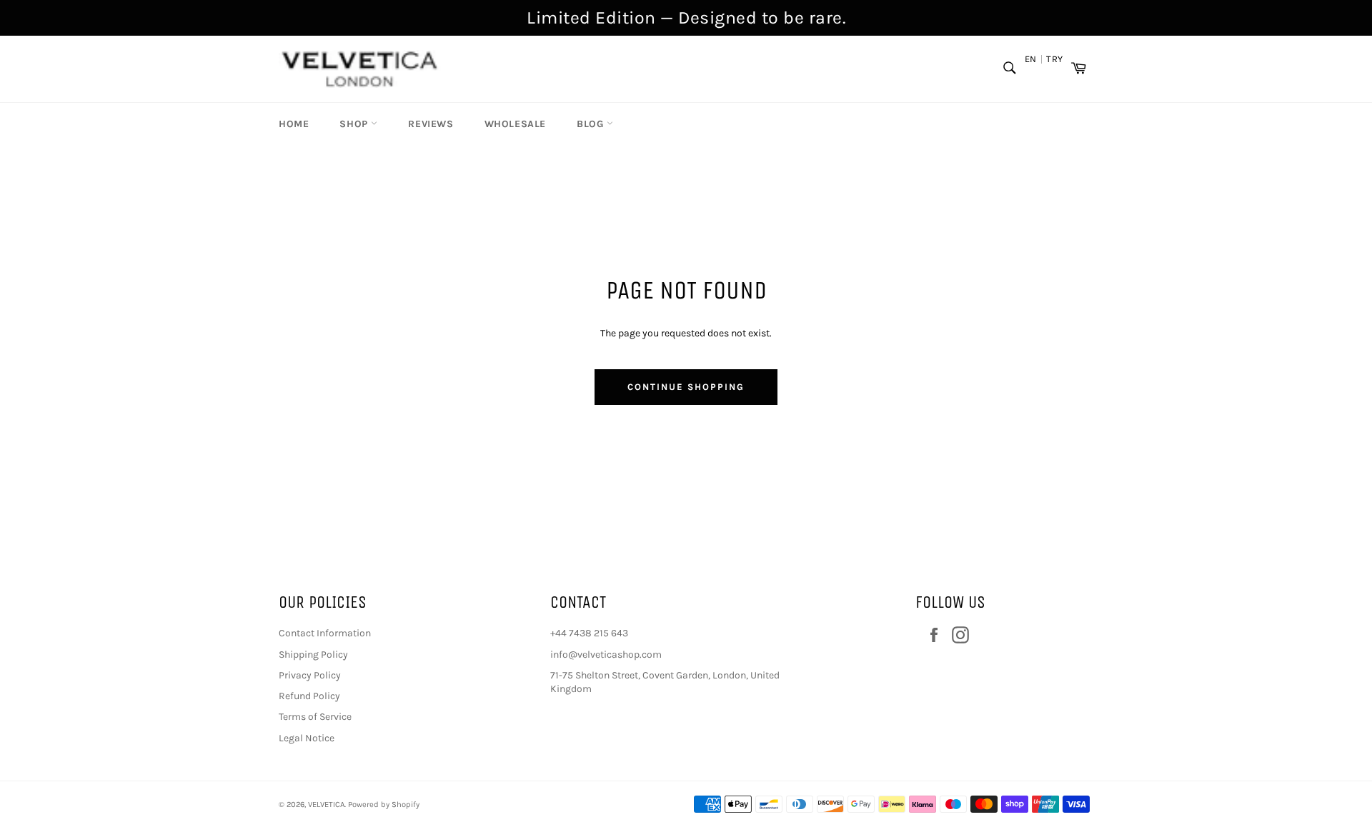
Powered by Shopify (383, 804)
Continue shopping (685, 386)
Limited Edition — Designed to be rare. (686, 17)
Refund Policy (309, 696)
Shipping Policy (313, 654)
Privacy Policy (310, 675)
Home (294, 124)
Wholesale (515, 124)
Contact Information (325, 633)
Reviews (430, 124)
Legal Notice (306, 738)
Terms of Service (315, 717)
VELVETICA (326, 804)
